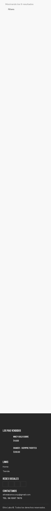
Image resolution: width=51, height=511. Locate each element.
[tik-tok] (11, 484)
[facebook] (5, 484)
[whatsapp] (23, 484)
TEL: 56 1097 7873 (12, 498)
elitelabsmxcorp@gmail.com (16, 494)
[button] (9, 9)
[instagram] (17, 484)
